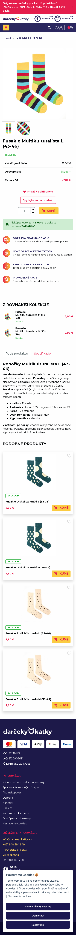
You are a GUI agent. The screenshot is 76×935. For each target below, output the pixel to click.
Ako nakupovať (12, 792)
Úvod (8, 38)
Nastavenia (38, 924)
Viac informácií (60, 892)
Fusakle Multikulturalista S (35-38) (30, 331)
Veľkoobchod (11, 854)
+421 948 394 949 (14, 844)
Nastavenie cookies (15, 823)
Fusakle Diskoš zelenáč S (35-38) (27, 501)
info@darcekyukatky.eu (17, 839)
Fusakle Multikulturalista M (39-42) (30, 315)
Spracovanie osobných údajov (21, 787)
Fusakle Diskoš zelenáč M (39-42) (27, 567)
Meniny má (45, 7)
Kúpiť (51, 210)
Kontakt (8, 802)
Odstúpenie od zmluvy (17, 818)
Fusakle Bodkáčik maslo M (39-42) (28, 699)
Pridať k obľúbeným (40, 191)
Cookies (7, 808)
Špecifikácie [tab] (42, 353)
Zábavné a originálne (29, 38)
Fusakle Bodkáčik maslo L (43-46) (28, 633)
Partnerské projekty (15, 849)
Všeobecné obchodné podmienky (24, 782)
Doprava (8, 797)
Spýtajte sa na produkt (38, 200)
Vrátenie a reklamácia (16, 813)
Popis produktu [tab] (17, 353)
